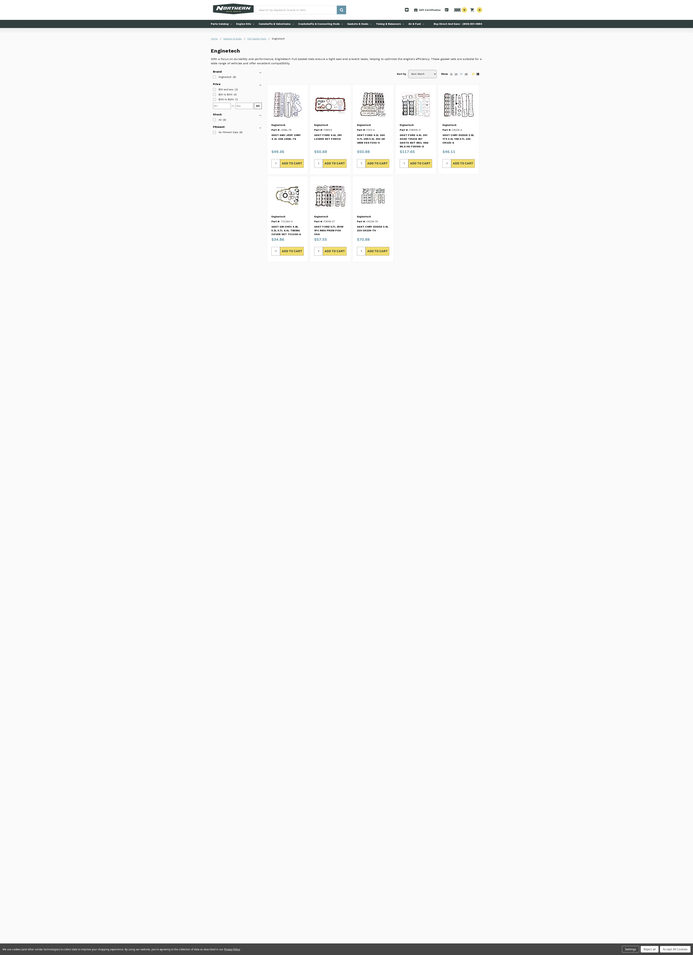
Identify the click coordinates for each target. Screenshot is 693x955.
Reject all (650, 949)
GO (258, 106)
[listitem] (226, 89)
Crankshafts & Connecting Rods (319, 23)
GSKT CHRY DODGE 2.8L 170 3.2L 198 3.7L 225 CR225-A (458, 139)
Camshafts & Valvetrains (275, 23)
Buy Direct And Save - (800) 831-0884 (458, 23)
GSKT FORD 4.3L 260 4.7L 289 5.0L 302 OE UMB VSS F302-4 (371, 139)
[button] (460, 10)
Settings (630, 949)
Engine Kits (243, 23)
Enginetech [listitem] (225, 77)
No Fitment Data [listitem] (228, 132)
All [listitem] (220, 119)
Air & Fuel (414, 23)
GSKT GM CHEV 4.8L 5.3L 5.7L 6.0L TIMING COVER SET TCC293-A (286, 230)
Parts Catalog (220, 23)
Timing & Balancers (388, 23)
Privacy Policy (232, 949)
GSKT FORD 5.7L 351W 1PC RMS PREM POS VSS (328, 230)
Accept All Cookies (675, 949)
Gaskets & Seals (357, 23)
